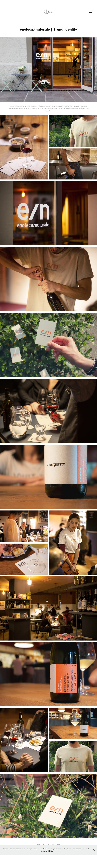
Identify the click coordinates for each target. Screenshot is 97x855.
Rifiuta (50, 851)
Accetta (44, 851)
